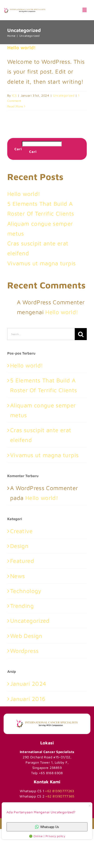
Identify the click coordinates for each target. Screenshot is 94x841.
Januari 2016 (27, 698)
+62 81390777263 (59, 791)
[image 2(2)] (24, 10)
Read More (15, 106)
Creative (21, 531)
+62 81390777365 (59, 796)
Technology (25, 590)
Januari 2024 (28, 683)
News (17, 576)
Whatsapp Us (49, 827)
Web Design (26, 635)
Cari (18, 149)
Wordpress (24, 650)
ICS (14, 95)
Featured (22, 560)
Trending (22, 605)
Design (19, 545)
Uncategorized (63, 95)
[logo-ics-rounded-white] (47, 719)
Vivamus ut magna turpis (41, 263)
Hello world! (21, 47)
